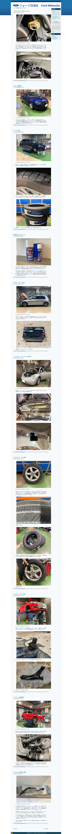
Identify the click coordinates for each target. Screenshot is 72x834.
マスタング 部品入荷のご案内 (19, 772)
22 (58, 27)
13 (56, 26)
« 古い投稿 (15, 828)
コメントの (54, 37)
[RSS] (12, 833)
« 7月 (53, 31)
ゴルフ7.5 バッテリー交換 (19, 282)
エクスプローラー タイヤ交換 (19, 457)
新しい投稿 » (46, 828)
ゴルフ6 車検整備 (17, 85)
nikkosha (22, 12)
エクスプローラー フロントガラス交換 (56, 17)
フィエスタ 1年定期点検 (18, 697)
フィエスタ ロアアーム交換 (19, 594)
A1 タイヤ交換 (16, 130)
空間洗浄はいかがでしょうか (19, 234)
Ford (17, 80)
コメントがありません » (22, 80)
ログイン (53, 35)
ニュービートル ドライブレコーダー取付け (22, 356)
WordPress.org (54, 38)
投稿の (54, 36)
